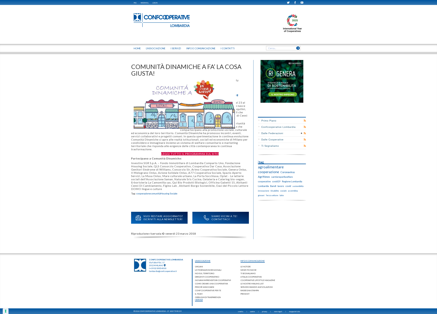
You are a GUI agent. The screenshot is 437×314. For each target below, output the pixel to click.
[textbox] (283, 48)
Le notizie (246, 266)
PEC (135, 3)
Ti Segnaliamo (270, 145)
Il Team (198, 294)
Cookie (252, 311)
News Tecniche (249, 270)
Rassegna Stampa (250, 290)
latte (282, 195)
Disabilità (275, 190)
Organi (199, 266)
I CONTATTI (228, 48)
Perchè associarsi (204, 287)
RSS (305, 120)
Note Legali (278, 311)
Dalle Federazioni (272, 133)
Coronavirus (287, 172)
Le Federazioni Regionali (208, 270)
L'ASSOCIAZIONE (155, 48)
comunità (155, 193)
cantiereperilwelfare (282, 176)
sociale (283, 190)
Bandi (273, 186)
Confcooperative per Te (208, 290)
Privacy (264, 311)
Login (155, 3)
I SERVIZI (176, 48)
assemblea (293, 190)
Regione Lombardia (292, 181)
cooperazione (143, 193)
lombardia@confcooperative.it (163, 271)
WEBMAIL (145, 3)
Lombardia (263, 186)
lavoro (281, 186)
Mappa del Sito (294, 311)
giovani (261, 195)
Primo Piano (268, 120)
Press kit (245, 294)
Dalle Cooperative (272, 139)
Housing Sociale (168, 193)
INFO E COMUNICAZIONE (200, 48)
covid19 (276, 181)
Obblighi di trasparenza (208, 297)
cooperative (264, 181)
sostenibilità (298, 186)
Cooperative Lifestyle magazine (258, 280)
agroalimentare (271, 167)
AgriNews (264, 176)
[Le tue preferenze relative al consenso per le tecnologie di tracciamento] (6, 311)
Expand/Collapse (301, 133)
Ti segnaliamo (248, 273)
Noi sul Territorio (204, 273)
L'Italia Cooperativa (251, 276)
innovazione (263, 190)
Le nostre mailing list (252, 283)
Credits (240, 311)
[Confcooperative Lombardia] (162, 20)
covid (288, 186)
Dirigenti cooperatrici (207, 276)
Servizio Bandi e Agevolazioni (257, 287)
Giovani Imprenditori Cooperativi (213, 280)
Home (137, 48)
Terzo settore (272, 195)
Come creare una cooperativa (211, 283)
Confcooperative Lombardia (278, 127)
